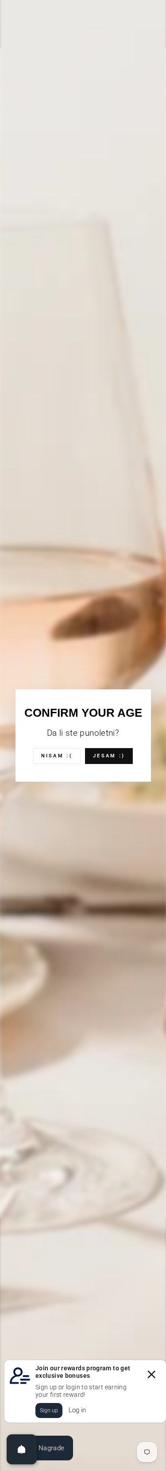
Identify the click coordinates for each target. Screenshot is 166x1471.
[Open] (22, 1449)
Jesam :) (109, 756)
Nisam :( (57, 756)
